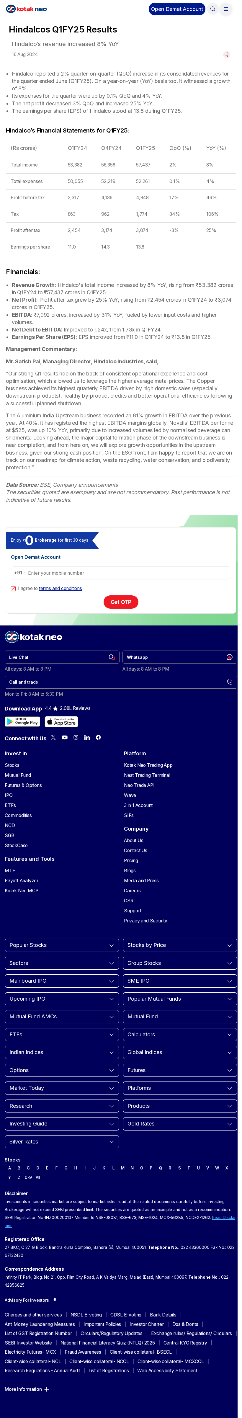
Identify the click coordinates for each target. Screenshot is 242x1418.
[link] (62, 657)
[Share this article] (226, 54)
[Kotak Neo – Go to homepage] (26, 9)
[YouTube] (65, 737)
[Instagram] (76, 737)
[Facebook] (98, 737)
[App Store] (61, 721)
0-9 (28, 1177)
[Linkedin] (87, 737)
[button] (177, 9)
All (38, 1177)
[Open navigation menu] (226, 9)
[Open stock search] (213, 9)
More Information (23, 1389)
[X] (53, 737)
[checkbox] (13, 588)
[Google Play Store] (22, 721)
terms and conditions (60, 588)
